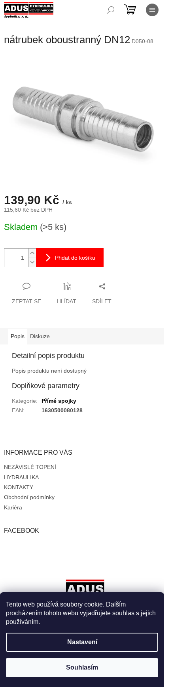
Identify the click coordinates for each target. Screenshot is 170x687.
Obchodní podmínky (29, 497)
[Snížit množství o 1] (32, 262)
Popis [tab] (18, 336)
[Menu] (152, 10)
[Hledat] (111, 10)
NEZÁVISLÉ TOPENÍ (30, 467)
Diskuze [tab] (40, 336)
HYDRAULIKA (21, 477)
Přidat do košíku (75, 258)
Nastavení (82, 642)
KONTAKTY (18, 487)
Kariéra (13, 507)
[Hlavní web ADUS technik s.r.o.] (85, 591)
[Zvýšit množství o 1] (32, 253)
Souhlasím (82, 667)
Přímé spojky (59, 401)
